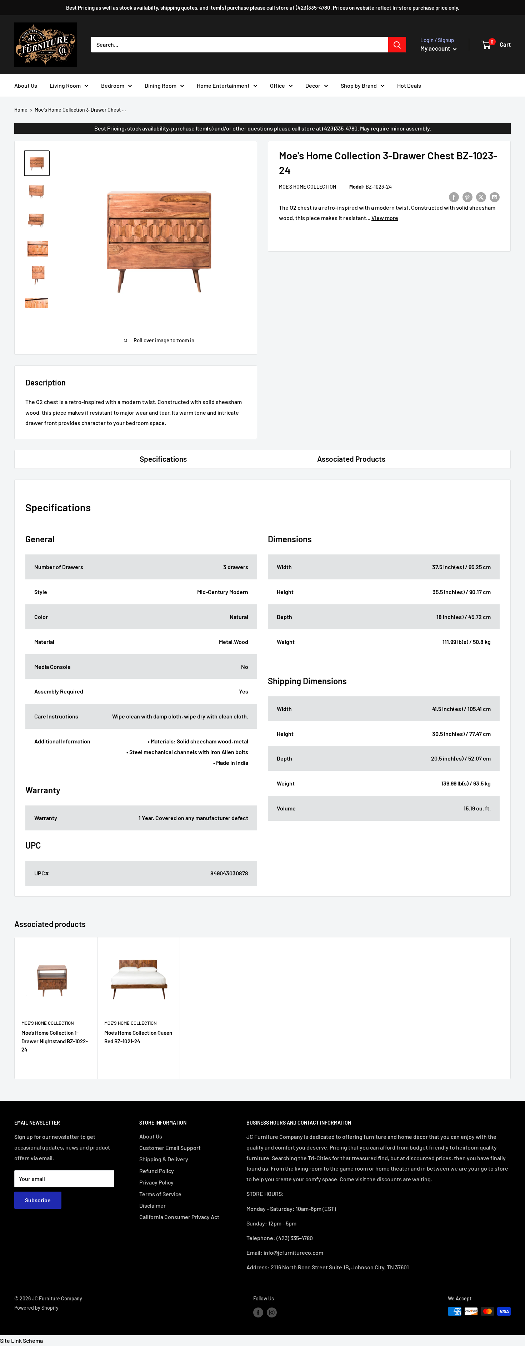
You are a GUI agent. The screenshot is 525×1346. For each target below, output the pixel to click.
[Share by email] (495, 196)
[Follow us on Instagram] (272, 1312)
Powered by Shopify (36, 1308)
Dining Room (160, 85)
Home (21, 110)
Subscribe (38, 1200)
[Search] (397, 44)
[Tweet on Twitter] (481, 196)
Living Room (65, 85)
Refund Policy (156, 1170)
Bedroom (112, 85)
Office (277, 85)
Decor (312, 85)
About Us (25, 85)
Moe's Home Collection (307, 187)
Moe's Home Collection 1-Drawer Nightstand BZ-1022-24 (54, 1041)
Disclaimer (152, 1205)
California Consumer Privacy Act (179, 1216)
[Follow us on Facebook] (258, 1312)
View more (384, 217)
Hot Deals (409, 85)
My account (435, 48)
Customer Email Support (170, 1147)
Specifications (163, 458)
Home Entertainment (223, 85)
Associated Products (351, 458)
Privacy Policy (156, 1182)
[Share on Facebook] (454, 196)
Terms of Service (160, 1194)
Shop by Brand (359, 85)
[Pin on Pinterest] (467, 196)
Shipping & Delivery (163, 1159)
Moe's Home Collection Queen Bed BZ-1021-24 (138, 1036)
